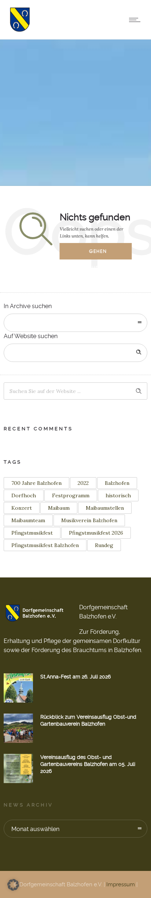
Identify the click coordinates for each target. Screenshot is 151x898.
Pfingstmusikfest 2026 (96, 533)
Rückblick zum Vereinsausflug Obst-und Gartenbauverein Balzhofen (88, 720)
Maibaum (59, 508)
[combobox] (75, 323)
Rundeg (104, 545)
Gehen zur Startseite (103, 253)
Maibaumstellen (105, 508)
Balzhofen (117, 483)
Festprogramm (70, 495)
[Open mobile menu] (136, 19)
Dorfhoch (23, 495)
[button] (13, 885)
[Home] (19, 29)
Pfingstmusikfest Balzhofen (45, 545)
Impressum (120, 884)
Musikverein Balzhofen (89, 520)
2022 (83, 483)
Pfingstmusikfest (32, 533)
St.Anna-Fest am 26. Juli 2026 (75, 677)
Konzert (21, 508)
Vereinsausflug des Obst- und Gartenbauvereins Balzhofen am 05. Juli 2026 (87, 764)
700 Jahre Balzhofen (36, 483)
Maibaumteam (28, 520)
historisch (118, 495)
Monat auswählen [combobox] (35, 829)
